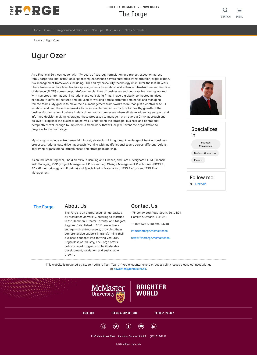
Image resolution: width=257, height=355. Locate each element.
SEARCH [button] (226, 16)
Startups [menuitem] (97, 30)
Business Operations (205, 153)
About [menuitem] (48, 30)
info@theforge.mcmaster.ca (149, 231)
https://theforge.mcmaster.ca (150, 238)
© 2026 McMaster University (128, 344)
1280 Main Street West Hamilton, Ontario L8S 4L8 (118, 336)
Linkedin (200, 184)
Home (38, 40)
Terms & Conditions (124, 313)
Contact (88, 313)
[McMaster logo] (128, 302)
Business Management (206, 144)
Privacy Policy (164, 313)
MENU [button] (239, 16)
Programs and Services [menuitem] (71, 30)
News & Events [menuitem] (134, 30)
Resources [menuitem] (113, 30)
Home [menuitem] (37, 30)
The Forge (133, 14)
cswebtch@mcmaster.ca (130, 268)
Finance (198, 160)
